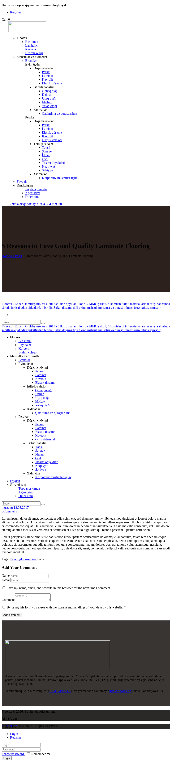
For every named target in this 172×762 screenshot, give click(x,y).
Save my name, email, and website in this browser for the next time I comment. (59, 588)
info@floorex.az (120, 691)
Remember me (40, 754)
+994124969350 (60, 691)
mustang (8, 507)
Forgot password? (13, 754)
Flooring (15, 559)
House (25, 559)
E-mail (6, 580)
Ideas (33, 559)
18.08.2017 (21, 507)
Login (14, 734)
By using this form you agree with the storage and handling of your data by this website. (66, 607)
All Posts (16, 256)
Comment (8, 600)
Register (15, 737)
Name (6, 575)
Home (6, 256)
